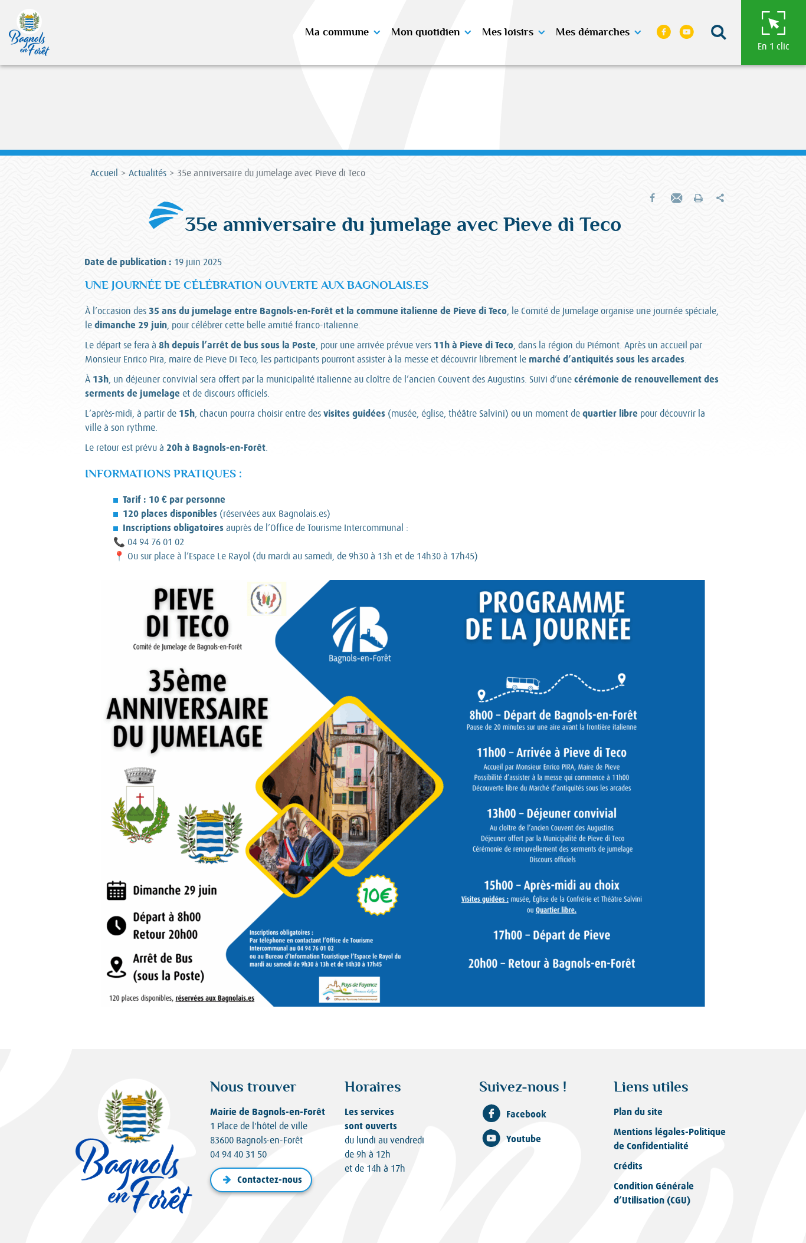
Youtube (523, 1139)
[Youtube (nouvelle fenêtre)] (687, 32)
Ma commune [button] (337, 32)
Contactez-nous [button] (269, 1179)
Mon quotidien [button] (425, 32)
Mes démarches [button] (593, 32)
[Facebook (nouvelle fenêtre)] (664, 32)
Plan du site (638, 1111)
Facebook (526, 1114)
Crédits (628, 1166)
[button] (719, 33)
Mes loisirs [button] (507, 32)
